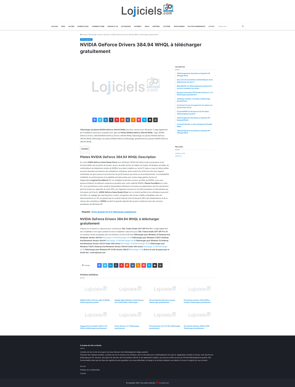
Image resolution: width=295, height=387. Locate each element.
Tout (212, 26)
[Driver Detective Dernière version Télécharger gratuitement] (164, 289)
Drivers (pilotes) (104, 34)
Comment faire (98, 26)
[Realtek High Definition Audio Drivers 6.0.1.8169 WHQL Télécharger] (130, 289)
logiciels (173, 355)
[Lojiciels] (147, 10)
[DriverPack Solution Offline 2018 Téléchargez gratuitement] (199, 315)
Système (166, 26)
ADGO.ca (178, 156)
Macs (147, 26)
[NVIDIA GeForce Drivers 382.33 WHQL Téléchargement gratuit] (95, 289)
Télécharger (179, 26)
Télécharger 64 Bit (124, 237)
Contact (83, 373)
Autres (71, 26)
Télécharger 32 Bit (109, 237)
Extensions (126, 26)
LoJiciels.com (164, 383)
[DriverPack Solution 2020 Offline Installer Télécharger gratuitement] (199, 289)
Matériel (156, 26)
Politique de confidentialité (90, 370)
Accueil (54, 26)
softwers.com (180, 153)
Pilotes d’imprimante (196, 26)
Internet (138, 26)
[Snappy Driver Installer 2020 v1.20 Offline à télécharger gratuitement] (95, 315)
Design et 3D (113, 26)
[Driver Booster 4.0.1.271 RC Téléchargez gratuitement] (164, 315)
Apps (63, 26)
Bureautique (83, 26)
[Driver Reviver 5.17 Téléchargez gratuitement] (130, 315)
